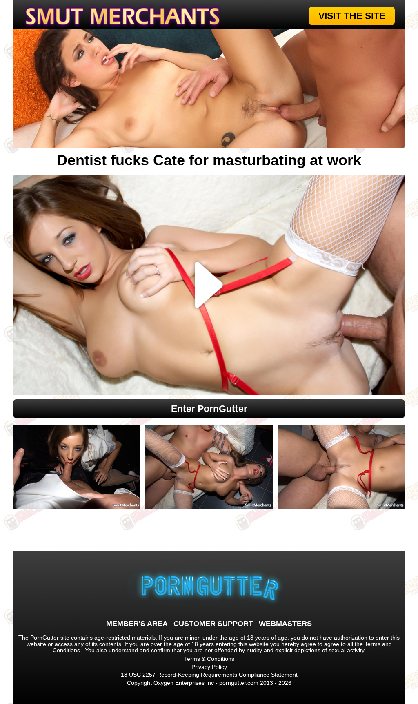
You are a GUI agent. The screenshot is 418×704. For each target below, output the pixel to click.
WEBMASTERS (285, 623)
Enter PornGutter (209, 408)
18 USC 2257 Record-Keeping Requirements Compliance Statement (209, 674)
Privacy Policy (209, 667)
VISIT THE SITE (351, 16)
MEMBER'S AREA (137, 623)
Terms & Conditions (209, 658)
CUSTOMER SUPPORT (213, 623)
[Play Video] (209, 285)
